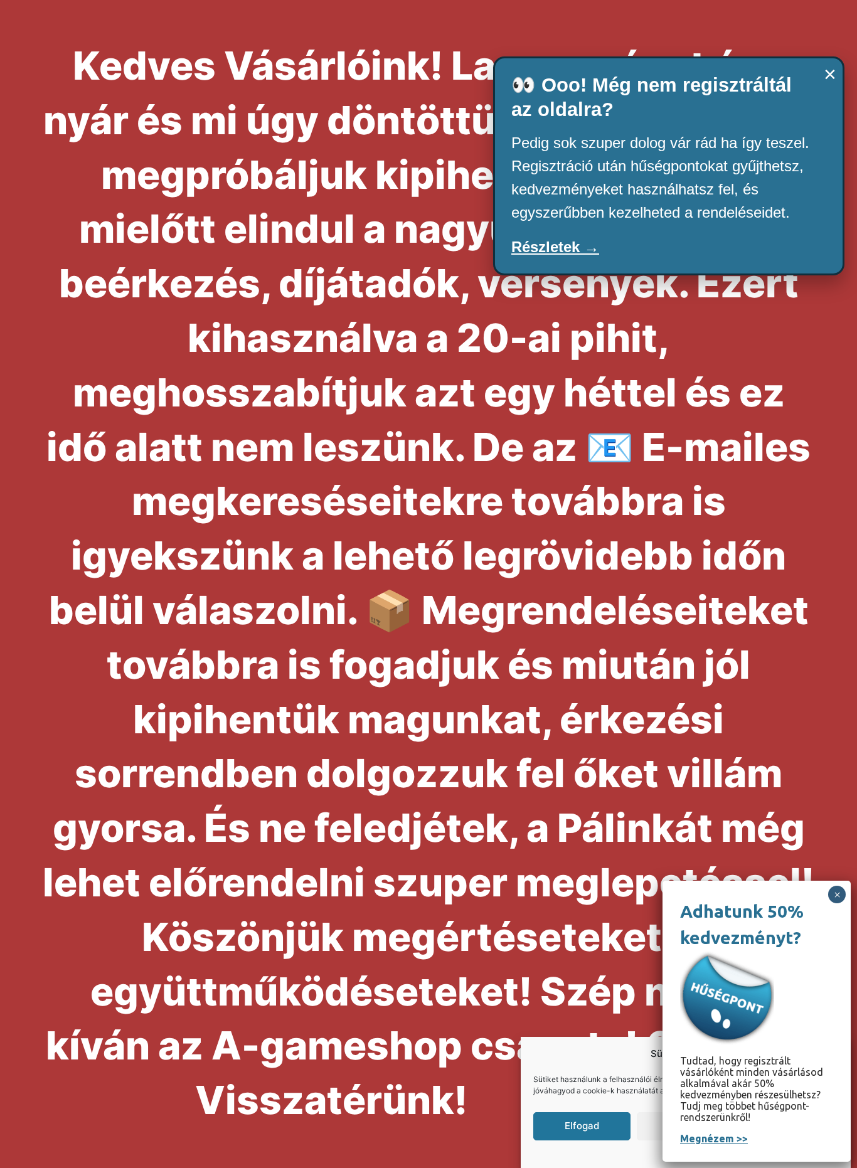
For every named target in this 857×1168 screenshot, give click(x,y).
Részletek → (555, 246)
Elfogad (582, 1126)
